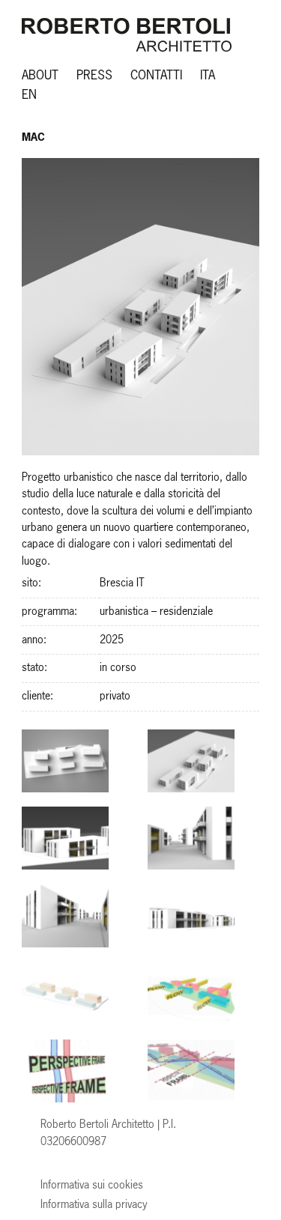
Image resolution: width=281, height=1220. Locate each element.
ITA (207, 76)
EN (29, 95)
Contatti (156, 76)
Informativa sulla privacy (94, 1205)
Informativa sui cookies (91, 1185)
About (40, 76)
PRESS (94, 76)
